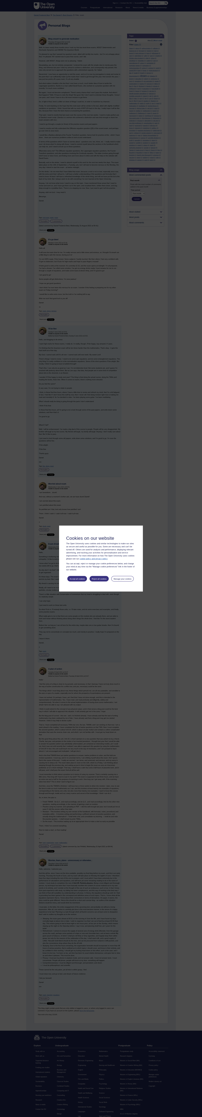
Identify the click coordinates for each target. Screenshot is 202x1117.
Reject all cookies (99, 579)
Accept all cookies (77, 579)
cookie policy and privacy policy (93, 559)
